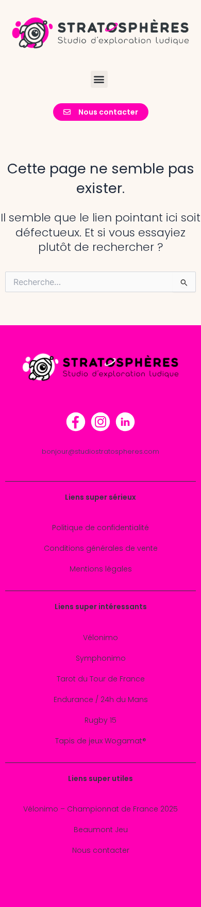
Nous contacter (100, 850)
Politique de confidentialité (100, 527)
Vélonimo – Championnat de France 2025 (100, 809)
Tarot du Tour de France (101, 679)
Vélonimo (100, 637)
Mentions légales (101, 569)
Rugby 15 (100, 720)
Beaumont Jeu (101, 829)
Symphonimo (101, 658)
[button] (99, 79)
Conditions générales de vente (101, 548)
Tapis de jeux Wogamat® (100, 741)
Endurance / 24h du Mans (101, 699)
